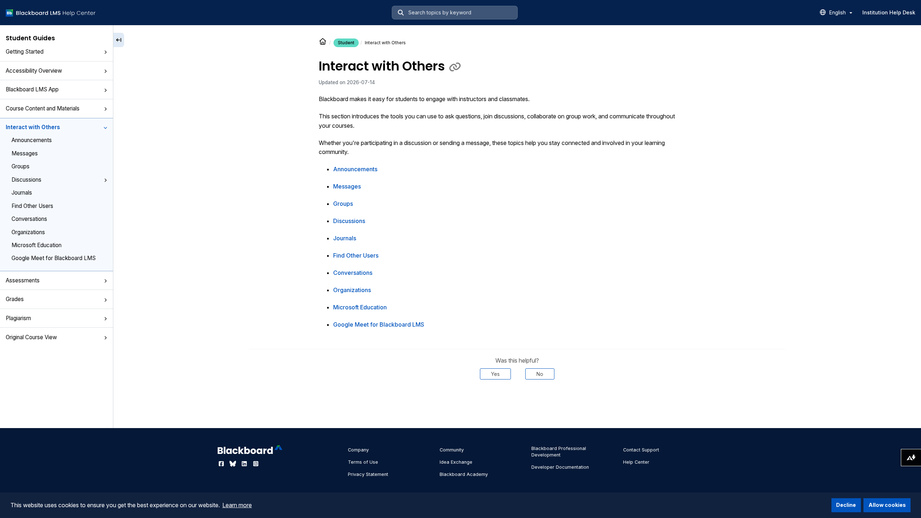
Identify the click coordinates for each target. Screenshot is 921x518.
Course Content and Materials (43, 108)
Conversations (29, 218)
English (838, 12)
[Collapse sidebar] (118, 40)
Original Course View (31, 337)
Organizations (28, 232)
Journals (22, 192)
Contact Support (641, 450)
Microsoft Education (37, 245)
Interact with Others (33, 127)
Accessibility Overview (34, 70)
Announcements (32, 140)
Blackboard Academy (464, 474)
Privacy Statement (368, 474)
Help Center (636, 462)
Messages (25, 153)
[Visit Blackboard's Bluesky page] (233, 463)
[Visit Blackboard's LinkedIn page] (245, 463)
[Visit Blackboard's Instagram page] (255, 463)
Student (346, 42)
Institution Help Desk (888, 12)
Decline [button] (846, 505)
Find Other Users (32, 206)
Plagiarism (18, 318)
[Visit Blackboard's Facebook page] (222, 463)
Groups (21, 166)
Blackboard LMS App (32, 89)
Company (358, 450)
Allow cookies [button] (887, 505)
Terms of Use (363, 462)
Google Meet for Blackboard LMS (54, 258)
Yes (495, 374)
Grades (15, 299)
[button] (105, 52)
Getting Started (25, 51)
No (539, 374)
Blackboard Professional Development (558, 452)
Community (452, 450)
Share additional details (517, 401)
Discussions (26, 179)
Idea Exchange (456, 462)
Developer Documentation (560, 467)
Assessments (23, 280)
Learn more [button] (237, 505)
